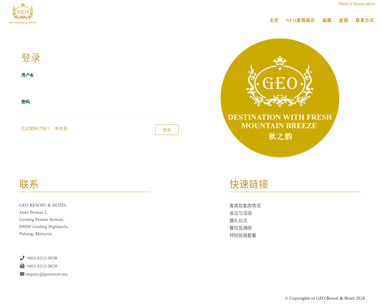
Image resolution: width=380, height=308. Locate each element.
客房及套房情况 (245, 205)
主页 (274, 20)
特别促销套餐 (242, 235)
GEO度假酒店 (300, 20)
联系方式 (365, 20)
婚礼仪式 (238, 220)
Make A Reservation (357, 3)
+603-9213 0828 (41, 266)
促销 (343, 20)
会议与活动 (240, 213)
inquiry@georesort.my (47, 274)
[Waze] (36, 245)
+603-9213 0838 (41, 258)
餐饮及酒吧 (240, 228)
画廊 (327, 20)
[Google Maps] (24, 245)
